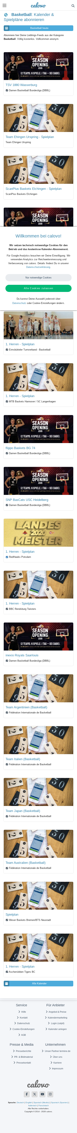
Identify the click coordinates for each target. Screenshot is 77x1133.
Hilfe (23, 1012)
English (29, 1102)
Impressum (57, 1068)
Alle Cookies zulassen (38, 288)
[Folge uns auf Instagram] (50, 1094)
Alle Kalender (39, 983)
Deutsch (20, 1102)
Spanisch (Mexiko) (41, 1102)
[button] (4, 5)
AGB (23, 1035)
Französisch (43, 1105)
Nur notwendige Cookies (38, 277)
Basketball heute (39, 28)
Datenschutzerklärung (38, 267)
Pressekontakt (23, 1062)
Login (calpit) (57, 1023)
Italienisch (32, 1105)
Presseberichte (23, 1051)
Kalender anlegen (57, 1029)
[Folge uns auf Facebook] (27, 1094)
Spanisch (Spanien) (59, 1102)
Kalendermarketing (57, 1017)
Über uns (57, 1057)
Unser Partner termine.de (57, 1051)
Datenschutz (23, 1023)
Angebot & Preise (57, 1012)
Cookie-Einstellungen (23, 1029)
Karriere (57, 1062)
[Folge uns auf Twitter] (35, 1094)
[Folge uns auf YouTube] (42, 1094)
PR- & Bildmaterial (23, 1057)
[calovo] (38, 5)
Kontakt (23, 1017)
